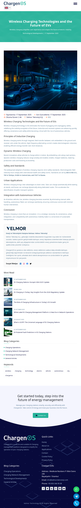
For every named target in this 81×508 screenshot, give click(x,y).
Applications (47, 449)
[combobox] (7, 7)
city (68, 371)
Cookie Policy (47, 456)
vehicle (48, 371)
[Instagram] (24, 263)
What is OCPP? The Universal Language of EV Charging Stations (37, 322)
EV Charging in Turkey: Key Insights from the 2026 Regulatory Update (39, 292)
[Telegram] (76, 496)
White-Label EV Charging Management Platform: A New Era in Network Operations (44, 312)
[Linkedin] (51, 488)
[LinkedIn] (20, 263)
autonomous (58, 371)
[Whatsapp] (76, 489)
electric (39, 371)
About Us (45, 446)
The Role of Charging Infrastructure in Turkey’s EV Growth (35, 302)
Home (44, 442)
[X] (31, 263)
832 (49, 117)
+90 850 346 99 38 (55, 483)
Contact (45, 453)
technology (29, 371)
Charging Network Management (17, 351)
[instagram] (55, 488)
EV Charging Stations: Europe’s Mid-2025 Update (31, 282)
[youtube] (63, 488)
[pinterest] (59, 488)
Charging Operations (12, 347)
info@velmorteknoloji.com (57, 480)
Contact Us (42, 415)
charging (18, 371)
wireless (8, 371)
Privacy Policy (47, 460)
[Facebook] (27, 263)
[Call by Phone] (76, 503)
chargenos (9, 375)
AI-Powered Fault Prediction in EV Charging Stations (32, 332)
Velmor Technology (31, 503)
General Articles (11, 358)
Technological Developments (15, 355)
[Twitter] (47, 488)
